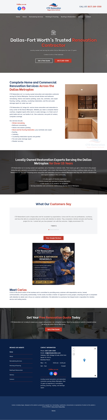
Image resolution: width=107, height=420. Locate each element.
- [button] (73, 351)
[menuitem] (18, 16)
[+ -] (84, 362)
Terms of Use (54, 406)
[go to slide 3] (51, 229)
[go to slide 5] (54, 229)
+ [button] (73, 348)
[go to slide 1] (48, 229)
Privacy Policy (61, 406)
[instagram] (23, 9)
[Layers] (95, 348)
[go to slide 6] (55, 229)
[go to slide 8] (58, 229)
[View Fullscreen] (73, 354)
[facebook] (19, 9)
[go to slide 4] (52, 229)
